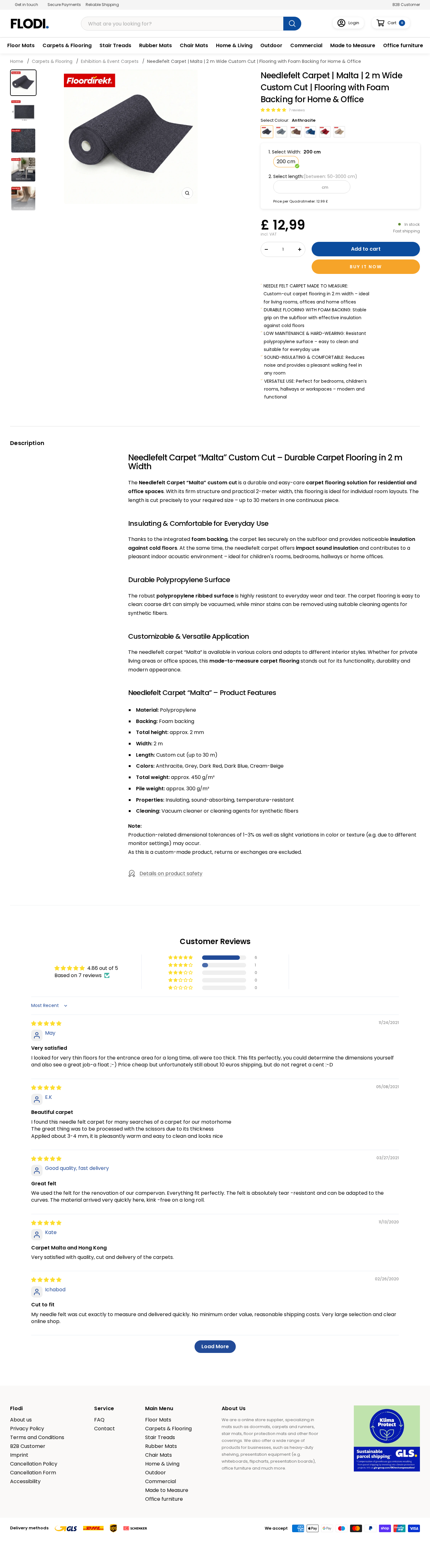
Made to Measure (352, 45)
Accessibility (25, 1481)
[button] (274, 110)
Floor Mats (21, 45)
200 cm (286, 161)
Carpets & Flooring (67, 45)
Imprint (19, 1455)
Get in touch (26, 4)
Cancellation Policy (33, 1463)
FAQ (99, 1419)
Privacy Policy (27, 1428)
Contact (104, 1428)
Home (17, 61)
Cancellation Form (33, 1472)
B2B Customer (406, 4)
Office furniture (403, 45)
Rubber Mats (155, 45)
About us (21, 1419)
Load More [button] (215, 1346)
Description (27, 443)
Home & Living (234, 45)
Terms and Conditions (37, 1437)
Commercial (306, 45)
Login (353, 23)
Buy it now (366, 267)
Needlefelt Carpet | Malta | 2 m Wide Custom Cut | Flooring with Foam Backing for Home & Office (254, 61)
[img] (46, 1023)
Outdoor (271, 45)
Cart (395, 23)
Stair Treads (115, 45)
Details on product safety (170, 873)
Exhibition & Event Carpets (110, 61)
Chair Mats (194, 45)
